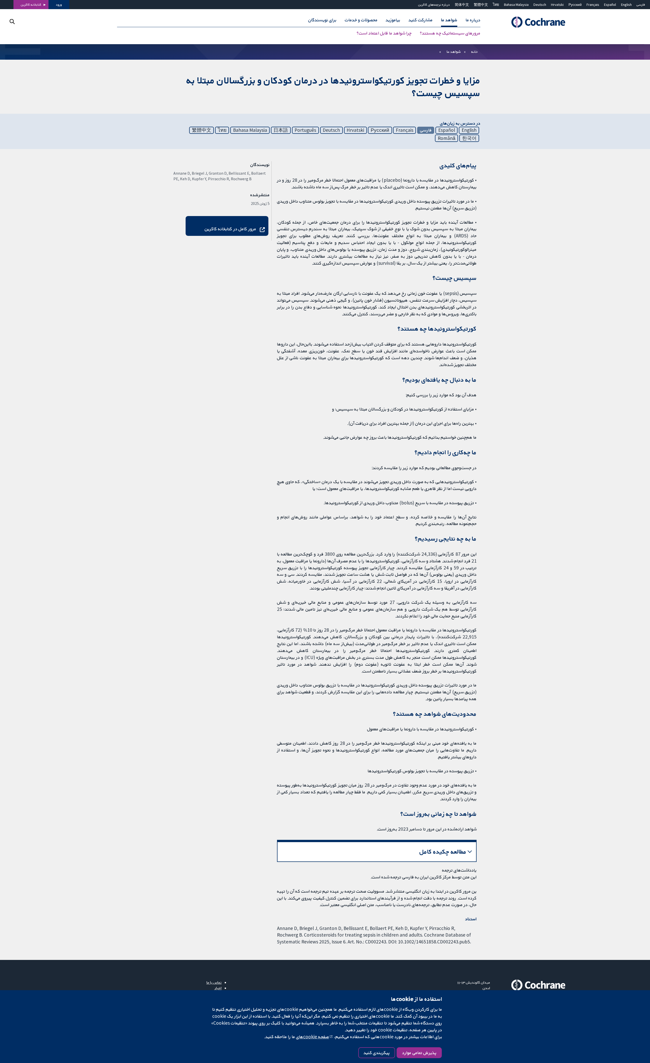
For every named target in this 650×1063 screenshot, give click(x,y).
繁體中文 (481, 4)
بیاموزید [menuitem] (393, 20)
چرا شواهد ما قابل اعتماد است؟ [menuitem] (384, 33)
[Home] (531, 22)
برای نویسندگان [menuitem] (322, 20)
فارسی (641, 4)
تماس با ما (214, 982)
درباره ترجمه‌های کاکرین (434, 4)
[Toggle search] (12, 21)
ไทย (496, 4)
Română (447, 138)
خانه (474, 51)
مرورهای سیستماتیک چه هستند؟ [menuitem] (450, 33)
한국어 (469, 138)
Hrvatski (557, 4)
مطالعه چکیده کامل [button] (442, 851)
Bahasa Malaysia (516, 4)
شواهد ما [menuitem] (449, 20)
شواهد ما (454, 51)
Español (610, 4)
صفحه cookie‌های (312, 1037)
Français (593, 4)
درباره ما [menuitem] (473, 20)
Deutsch (539, 4)
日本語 (280, 130)
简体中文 (462, 4)
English (626, 4)
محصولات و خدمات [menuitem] (361, 20)
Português (305, 130)
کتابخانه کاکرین (31, 4)
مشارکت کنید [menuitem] (421, 20)
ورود (59, 4)
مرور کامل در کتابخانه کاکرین (230, 229)
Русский (575, 4)
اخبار (218, 987)
